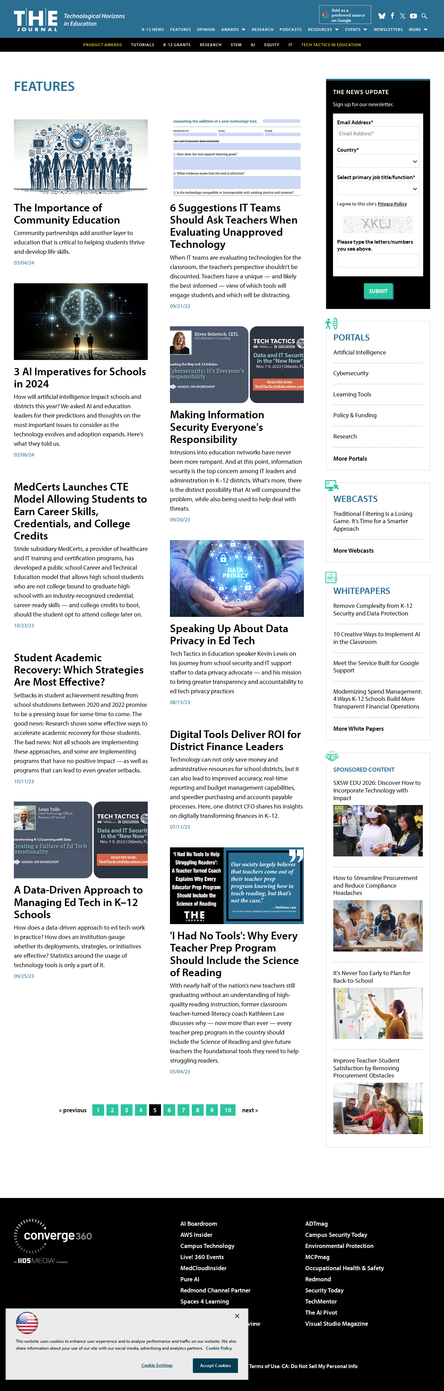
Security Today (324, 1290)
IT (290, 44)
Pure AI (189, 1279)
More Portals (350, 458)
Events (353, 29)
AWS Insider (196, 1235)
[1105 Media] (55, 1299)
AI (253, 44)
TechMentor (321, 1301)
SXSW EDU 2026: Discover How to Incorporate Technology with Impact (377, 790)
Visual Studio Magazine (336, 1323)
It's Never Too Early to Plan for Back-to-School (371, 976)
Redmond (318, 1279)
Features (180, 29)
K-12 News (153, 29)
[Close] (237, 1316)
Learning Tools (352, 394)
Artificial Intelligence (359, 352)
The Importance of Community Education (67, 213)
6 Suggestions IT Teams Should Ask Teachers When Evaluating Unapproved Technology (234, 225)
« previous (73, 1110)
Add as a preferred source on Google (348, 15)
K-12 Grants (177, 44)
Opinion (206, 29)
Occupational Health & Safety (344, 1268)
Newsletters (388, 29)
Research (263, 29)
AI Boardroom (198, 1223)
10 (227, 1110)
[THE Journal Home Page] (69, 19)
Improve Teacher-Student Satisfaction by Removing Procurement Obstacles (366, 1068)
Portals (351, 337)
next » (250, 1110)
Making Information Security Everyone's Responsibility (217, 426)
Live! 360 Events (202, 1257)
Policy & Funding (355, 415)
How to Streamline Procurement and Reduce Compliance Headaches (375, 885)
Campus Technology (207, 1246)
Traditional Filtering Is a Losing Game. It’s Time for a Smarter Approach (372, 521)
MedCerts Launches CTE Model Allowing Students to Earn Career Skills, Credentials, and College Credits (80, 510)
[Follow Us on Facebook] (392, 15)
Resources (320, 29)
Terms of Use (264, 1366)
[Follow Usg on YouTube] (413, 15)
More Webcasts (353, 550)
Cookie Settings (157, 1365)
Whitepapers (361, 590)
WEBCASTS (355, 498)
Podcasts (291, 29)
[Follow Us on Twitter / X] (402, 16)
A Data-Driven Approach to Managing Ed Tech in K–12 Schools (78, 901)
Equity (272, 44)
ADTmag (316, 1223)
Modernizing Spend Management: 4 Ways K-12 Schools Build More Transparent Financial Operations (377, 698)
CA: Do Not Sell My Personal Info (320, 1366)
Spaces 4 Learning (204, 1301)
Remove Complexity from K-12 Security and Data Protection (372, 609)
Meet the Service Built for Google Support (376, 666)
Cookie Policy (219, 1348)
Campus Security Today (336, 1235)
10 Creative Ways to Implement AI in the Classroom (376, 638)
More (415, 29)
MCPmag (317, 1257)
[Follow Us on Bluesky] (381, 15)
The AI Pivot (321, 1312)
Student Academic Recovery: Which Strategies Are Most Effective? (79, 669)
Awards (230, 29)
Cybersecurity (350, 373)
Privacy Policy (392, 203)
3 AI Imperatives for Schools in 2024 (80, 377)
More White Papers (358, 728)
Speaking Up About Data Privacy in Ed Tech (229, 634)
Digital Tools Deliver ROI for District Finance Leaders (235, 740)
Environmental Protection (339, 1246)
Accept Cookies (215, 1365)
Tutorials (142, 44)
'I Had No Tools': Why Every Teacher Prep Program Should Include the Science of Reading (234, 953)
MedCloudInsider (203, 1268)
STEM (236, 44)
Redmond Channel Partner (215, 1290)
